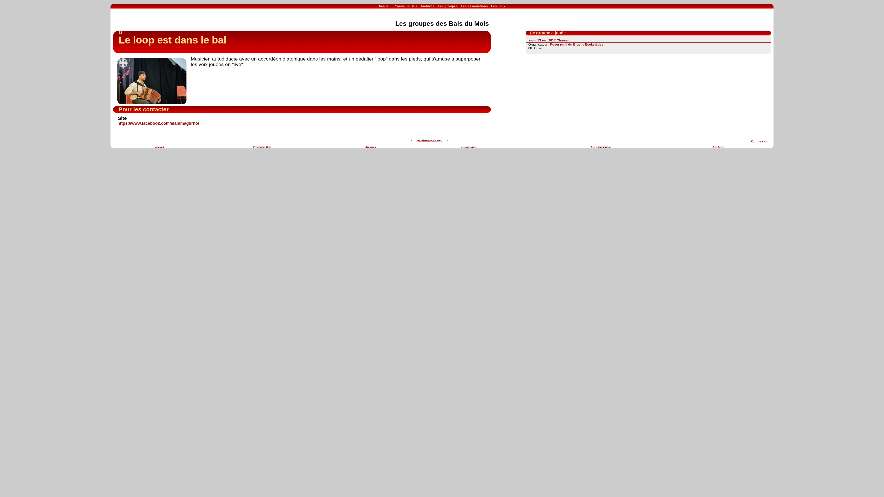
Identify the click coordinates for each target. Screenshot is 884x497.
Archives (427, 6)
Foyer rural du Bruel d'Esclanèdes (576, 44)
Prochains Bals (405, 6)
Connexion (759, 141)
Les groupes (448, 6)
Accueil (384, 6)
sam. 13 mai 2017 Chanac (549, 40)
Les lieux (498, 6)
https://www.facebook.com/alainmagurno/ (158, 123)
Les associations (474, 6)
